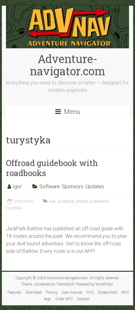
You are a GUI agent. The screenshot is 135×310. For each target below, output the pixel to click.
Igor (17, 187)
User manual (72, 292)
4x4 (52, 201)
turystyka (13, 208)
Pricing (51, 292)
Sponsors (72, 187)
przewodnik (99, 201)
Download (33, 292)
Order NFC (64, 299)
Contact (83, 299)
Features (14, 292)
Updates (94, 187)
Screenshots (107, 292)
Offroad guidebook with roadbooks (52, 168)
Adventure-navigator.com (67, 64)
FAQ (90, 292)
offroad (82, 201)
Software (49, 187)
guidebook (65, 201)
